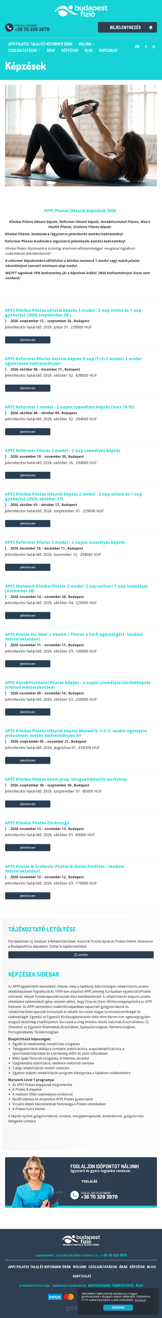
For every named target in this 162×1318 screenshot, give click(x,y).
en (137, 47)
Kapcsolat (108, 50)
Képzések (69, 50)
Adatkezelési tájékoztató (111, 1286)
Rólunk (85, 44)
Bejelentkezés (125, 27)
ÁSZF (139, 1286)
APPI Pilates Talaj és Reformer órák (40, 44)
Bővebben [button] (140, 1300)
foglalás (89, 1181)
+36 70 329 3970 (32, 29)
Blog (89, 50)
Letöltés (82, 955)
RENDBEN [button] (118, 1307)
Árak (51, 50)
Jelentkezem (27, 340)
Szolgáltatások (23, 50)
